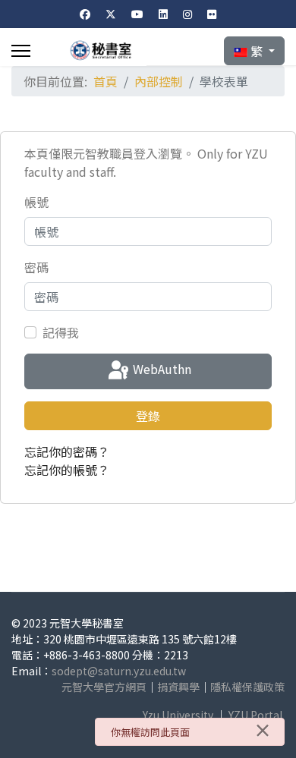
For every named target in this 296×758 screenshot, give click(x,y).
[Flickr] (211, 13)
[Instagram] (187, 13)
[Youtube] (137, 13)
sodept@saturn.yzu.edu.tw (119, 670)
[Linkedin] (163, 13)
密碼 (36, 267)
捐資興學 (178, 686)
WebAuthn (160, 369)
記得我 (61, 332)
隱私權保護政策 (247, 686)
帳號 (36, 202)
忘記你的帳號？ (66, 470)
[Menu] (20, 51)
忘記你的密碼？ (66, 451)
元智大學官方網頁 (103, 686)
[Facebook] (85, 13)
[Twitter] (110, 13)
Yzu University (178, 714)
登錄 (148, 416)
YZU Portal (255, 714)
